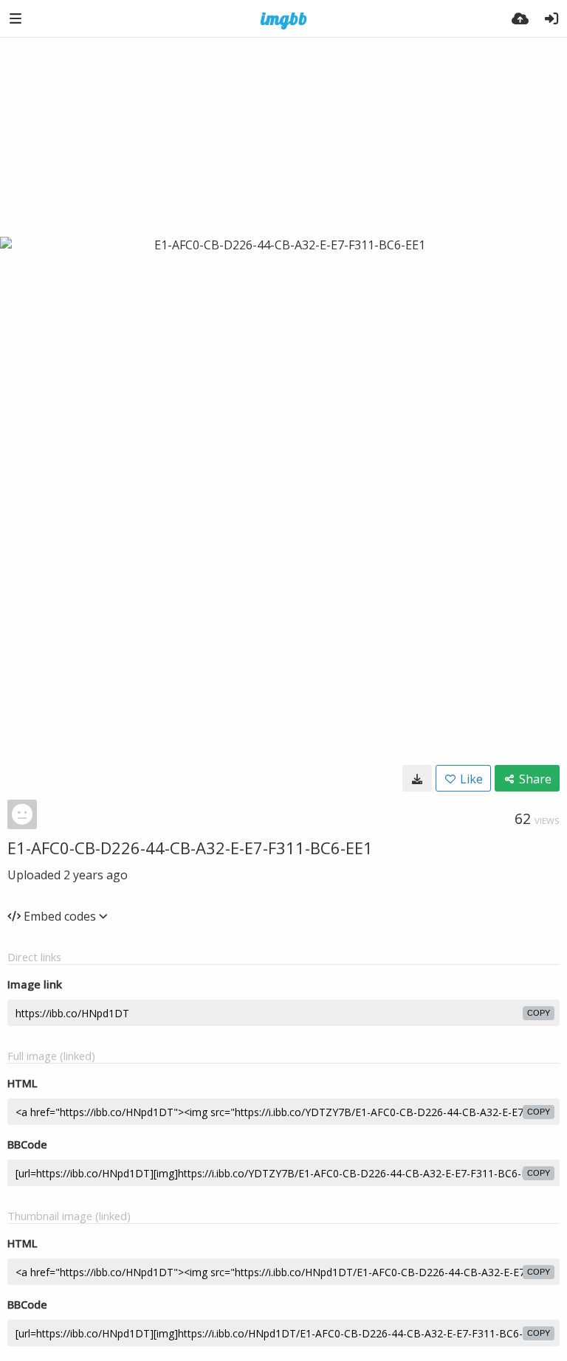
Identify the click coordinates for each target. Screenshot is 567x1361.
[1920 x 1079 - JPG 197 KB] (417, 778)
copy (538, 1012)
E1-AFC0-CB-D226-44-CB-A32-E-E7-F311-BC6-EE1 (190, 848)
